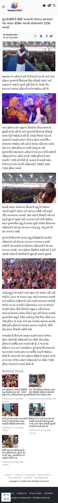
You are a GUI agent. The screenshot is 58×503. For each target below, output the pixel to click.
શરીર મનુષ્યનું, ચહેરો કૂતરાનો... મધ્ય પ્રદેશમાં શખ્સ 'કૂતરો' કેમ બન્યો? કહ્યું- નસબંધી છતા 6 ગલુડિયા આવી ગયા (14, 454)
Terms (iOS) (27, 478)
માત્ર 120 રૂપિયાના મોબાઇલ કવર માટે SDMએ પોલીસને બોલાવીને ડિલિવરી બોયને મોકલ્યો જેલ (42, 392)
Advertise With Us (44, 475)
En (7, 495)
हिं (8, 499)
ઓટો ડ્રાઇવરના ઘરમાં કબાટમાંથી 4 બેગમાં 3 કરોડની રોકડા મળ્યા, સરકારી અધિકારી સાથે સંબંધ (15, 421)
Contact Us (18, 475)
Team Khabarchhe (41, 478)
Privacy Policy (30, 475)
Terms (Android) (14, 478)
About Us (8, 475)
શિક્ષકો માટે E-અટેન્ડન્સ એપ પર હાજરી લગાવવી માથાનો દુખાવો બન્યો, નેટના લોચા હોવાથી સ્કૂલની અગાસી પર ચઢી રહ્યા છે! (42, 422)
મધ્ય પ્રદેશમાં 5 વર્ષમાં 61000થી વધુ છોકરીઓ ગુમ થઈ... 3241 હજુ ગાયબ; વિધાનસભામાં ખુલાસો (15, 392)
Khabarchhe (12, 35)
